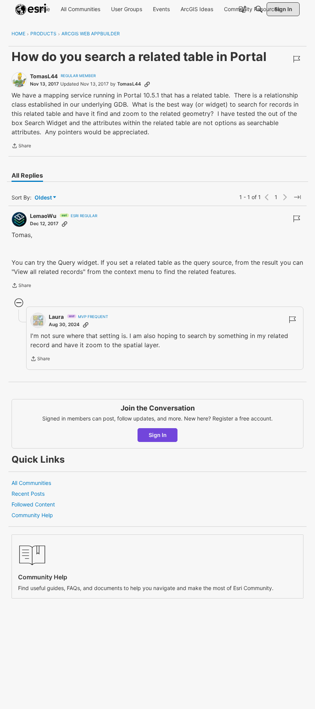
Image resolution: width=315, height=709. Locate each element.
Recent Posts (28, 493)
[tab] (27, 175)
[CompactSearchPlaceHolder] (259, 9)
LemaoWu (43, 216)
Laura (56, 316)
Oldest (44, 197)
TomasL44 (44, 76)
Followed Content (33, 504)
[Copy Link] (147, 84)
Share (21, 146)
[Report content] (296, 59)
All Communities (31, 483)
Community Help (32, 515)
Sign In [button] (158, 435)
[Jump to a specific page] (297, 197)
